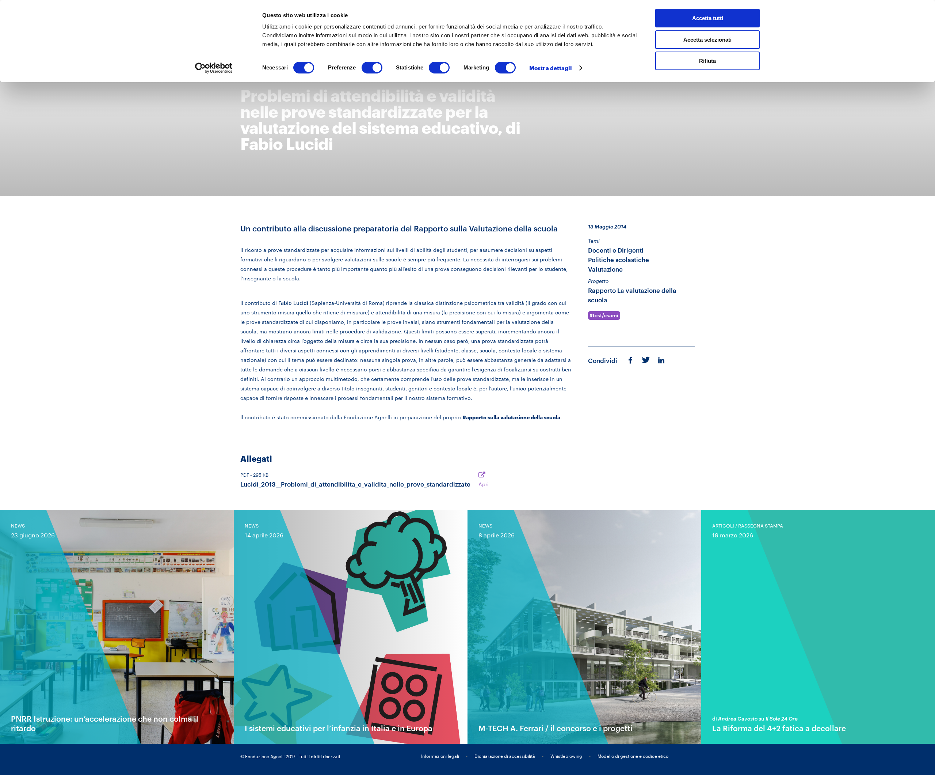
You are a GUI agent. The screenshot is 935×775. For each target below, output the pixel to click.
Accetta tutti (707, 18)
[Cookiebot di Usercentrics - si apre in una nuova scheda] (214, 68)
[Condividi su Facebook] (630, 360)
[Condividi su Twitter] (645, 359)
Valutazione (605, 269)
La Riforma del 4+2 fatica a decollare (779, 728)
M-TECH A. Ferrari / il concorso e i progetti (555, 728)
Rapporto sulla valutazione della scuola (511, 417)
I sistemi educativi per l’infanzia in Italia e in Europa (338, 728)
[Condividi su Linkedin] (662, 360)
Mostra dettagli (550, 68)
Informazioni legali (440, 756)
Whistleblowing (566, 756)
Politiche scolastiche (618, 259)
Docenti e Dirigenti (616, 250)
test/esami (605, 315)
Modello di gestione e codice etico (633, 756)
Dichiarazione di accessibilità (504, 756)
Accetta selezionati (707, 40)
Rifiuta (707, 61)
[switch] (372, 67)
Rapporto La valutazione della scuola (632, 295)
